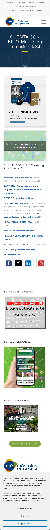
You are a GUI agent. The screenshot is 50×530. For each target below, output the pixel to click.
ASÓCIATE (11, 2)
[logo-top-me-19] (21, 21)
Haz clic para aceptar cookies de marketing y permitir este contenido (25, 145)
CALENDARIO (37, 10)
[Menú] (42, 21)
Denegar (25, 516)
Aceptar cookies (25, 508)
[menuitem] (11, 2)
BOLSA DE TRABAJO (36, 2)
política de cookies (35, 493)
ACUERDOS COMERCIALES (19, 10)
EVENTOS (21, 2)
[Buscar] (36, 21)
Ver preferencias (25, 523)
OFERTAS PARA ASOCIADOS (25, 6)
